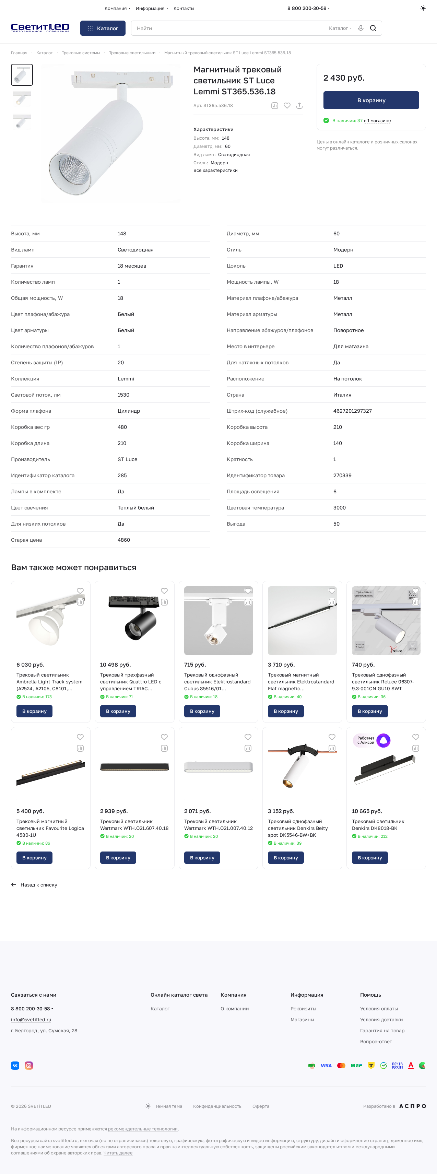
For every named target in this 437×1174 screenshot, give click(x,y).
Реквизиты (303, 1008)
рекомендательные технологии (143, 1128)
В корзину (371, 100)
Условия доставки (381, 1019)
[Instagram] (29, 1065)
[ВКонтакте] (15, 1065)
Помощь (370, 994)
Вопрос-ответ (376, 1041)
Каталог (160, 1008)
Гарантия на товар (382, 1030)
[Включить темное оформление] (423, 8)
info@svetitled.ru (31, 1019)
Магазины (302, 1019)
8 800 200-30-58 (307, 8)
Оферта (260, 1106)
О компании (235, 1008)
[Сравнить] (274, 105)
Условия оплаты (379, 1008)
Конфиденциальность (217, 1106)
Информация (307, 994)
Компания (234, 994)
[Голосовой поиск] (360, 28)
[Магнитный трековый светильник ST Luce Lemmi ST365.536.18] (110, 133)
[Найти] (373, 28)
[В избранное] (287, 105)
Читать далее (118, 1152)
